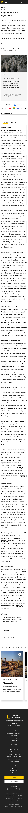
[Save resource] (25, 8)
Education (14, 751)
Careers (14, 773)
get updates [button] (14, 781)
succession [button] (19, 203)
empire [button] (9, 138)
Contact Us (14, 740)
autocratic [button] (4, 540)
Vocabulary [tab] (15, 122)
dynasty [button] (19, 140)
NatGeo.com (14, 735)
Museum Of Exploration (14, 754)
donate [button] (14, 777)
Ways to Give (14, 768)
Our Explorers (14, 747)
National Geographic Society (14, 733)
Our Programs (14, 749)
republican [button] (19, 605)
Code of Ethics (12, 803)
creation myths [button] (6, 140)
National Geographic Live (14, 756)
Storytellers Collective (14, 759)
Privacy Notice (12, 806)
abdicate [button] (24, 475)
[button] (14, 630)
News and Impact (14, 738)
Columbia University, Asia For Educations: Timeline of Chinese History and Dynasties (13, 619)
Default (4, 116)
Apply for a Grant (14, 770)
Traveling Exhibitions (14, 761)
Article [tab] (5, 122)
